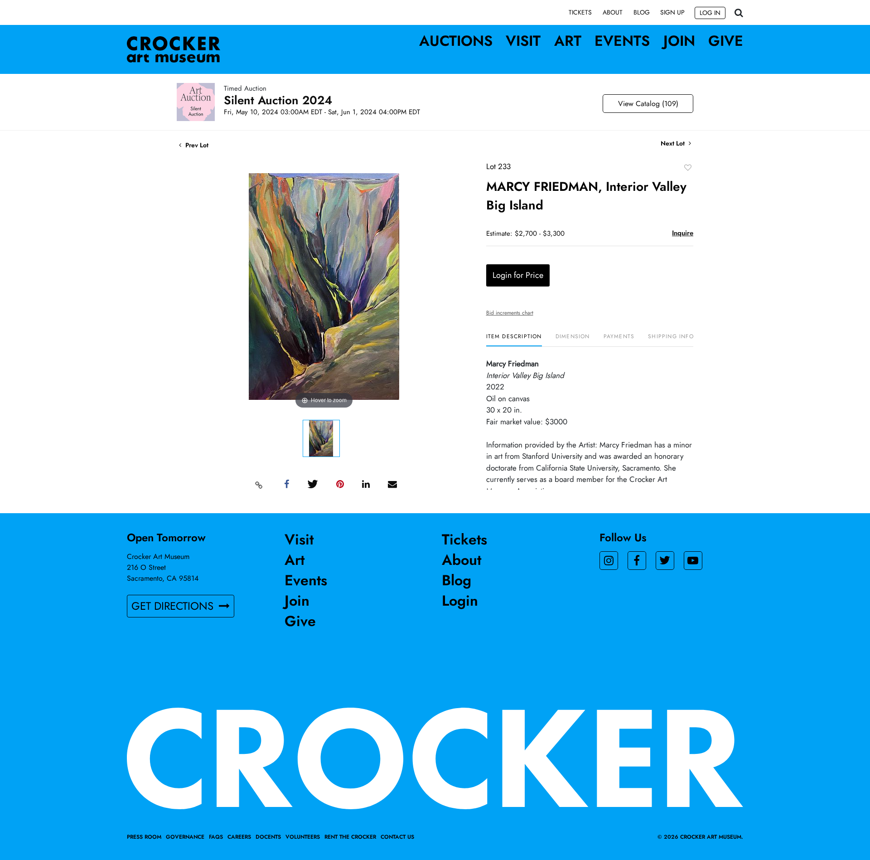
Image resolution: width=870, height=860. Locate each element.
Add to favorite (687, 167)
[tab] (514, 339)
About (613, 12)
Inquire (682, 233)
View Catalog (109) (648, 103)
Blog (641, 12)
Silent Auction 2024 (278, 100)
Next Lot (673, 143)
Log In (710, 12)
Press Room (144, 837)
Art (567, 41)
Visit (523, 41)
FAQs (216, 837)
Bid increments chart (509, 313)
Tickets (580, 12)
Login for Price (518, 275)
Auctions (456, 41)
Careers (239, 837)
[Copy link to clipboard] (259, 484)
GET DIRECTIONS (174, 606)
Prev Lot (196, 145)
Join (679, 41)
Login (460, 600)
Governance (185, 837)
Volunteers (302, 837)
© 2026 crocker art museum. (700, 837)
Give (725, 41)
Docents (268, 837)
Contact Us (397, 837)
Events (622, 41)
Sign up (672, 12)
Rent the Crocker (350, 837)
